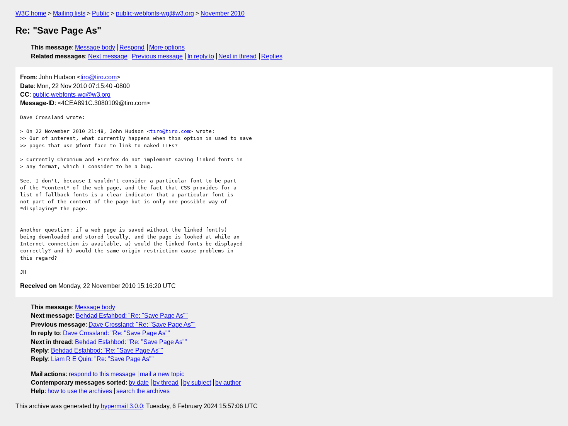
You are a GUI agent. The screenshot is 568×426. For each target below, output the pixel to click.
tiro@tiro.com (98, 77)
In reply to (200, 56)
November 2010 (223, 13)
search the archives (143, 391)
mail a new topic (162, 374)
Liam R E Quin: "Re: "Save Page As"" (102, 359)
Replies (271, 56)
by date (139, 382)
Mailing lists (69, 13)
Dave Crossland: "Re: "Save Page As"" (142, 324)
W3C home (30, 13)
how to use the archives (80, 391)
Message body (95, 47)
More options (167, 47)
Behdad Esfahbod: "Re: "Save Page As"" (132, 315)
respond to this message (102, 374)
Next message (108, 56)
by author (228, 382)
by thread (166, 382)
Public (100, 13)
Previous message (157, 56)
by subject (197, 382)
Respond (132, 47)
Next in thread (237, 56)
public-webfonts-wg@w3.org (155, 13)
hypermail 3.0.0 (122, 406)
